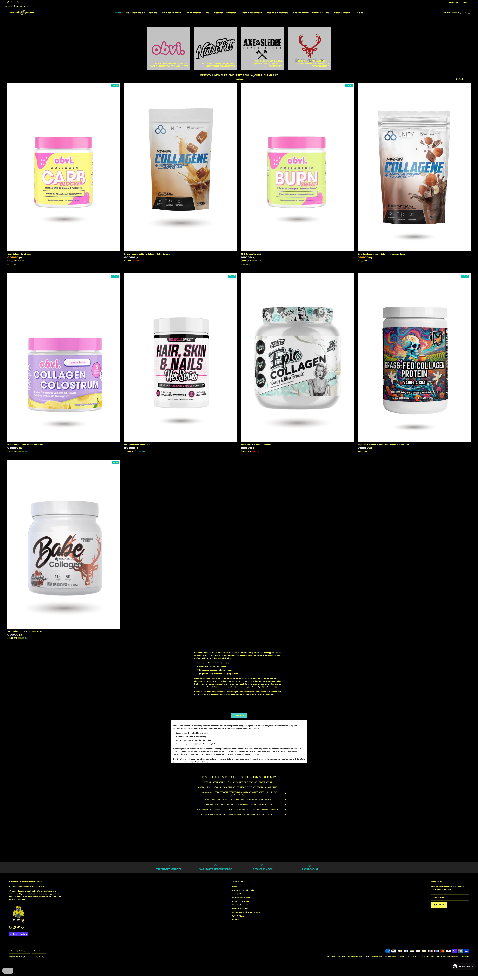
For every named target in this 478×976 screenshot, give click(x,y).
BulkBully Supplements (22, 957)
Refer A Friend (342, 12)
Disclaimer (341, 956)
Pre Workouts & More (197, 12)
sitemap (401, 956)
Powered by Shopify (37, 957)
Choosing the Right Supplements (448, 956)
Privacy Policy (330, 956)
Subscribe (439, 905)
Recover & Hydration (225, 12)
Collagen (184, 709)
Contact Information (427, 956)
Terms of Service (390, 956)
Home (118, 12)
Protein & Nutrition (252, 12)
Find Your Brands (171, 12)
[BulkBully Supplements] (22, 12)
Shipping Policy (377, 956)
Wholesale (465, 956)
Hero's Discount (412, 956)
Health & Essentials (277, 12)
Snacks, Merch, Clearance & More (311, 12)
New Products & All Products (141, 12)
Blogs (367, 956)
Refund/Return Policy (355, 956)
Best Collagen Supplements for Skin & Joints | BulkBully (183, 22)
